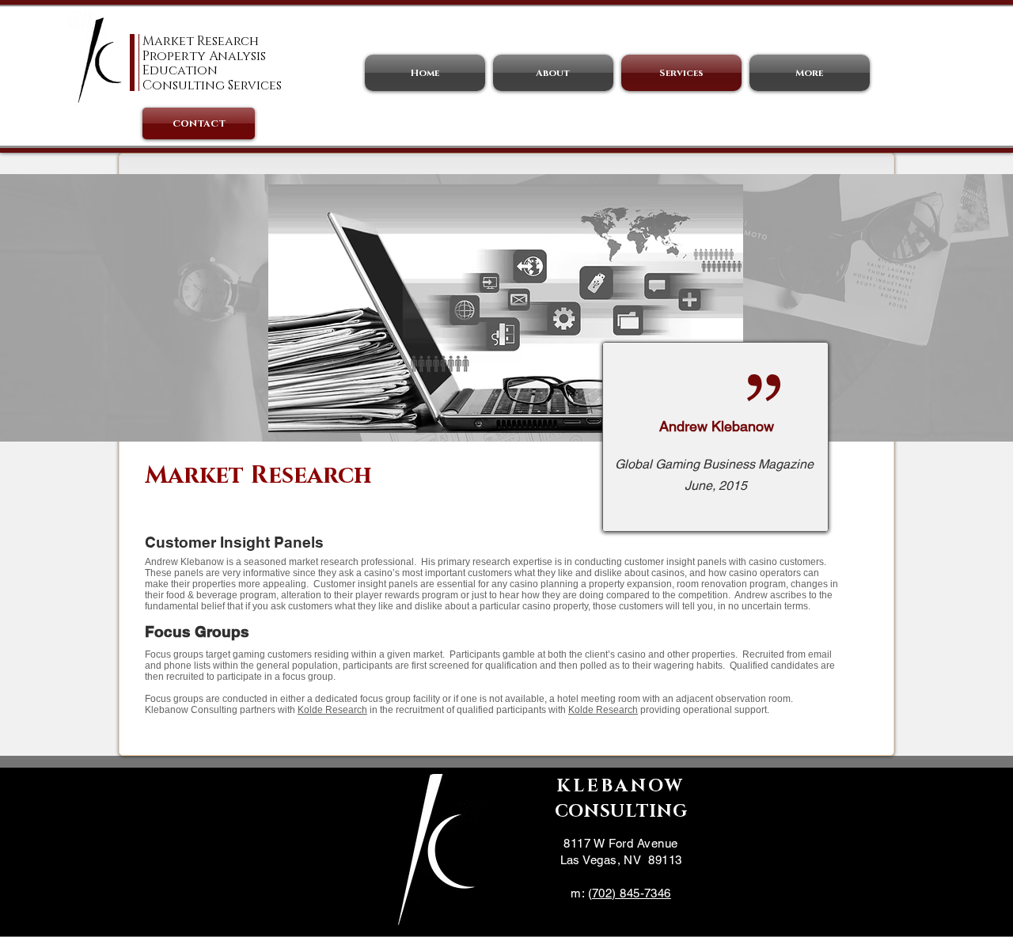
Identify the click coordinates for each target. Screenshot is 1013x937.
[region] (715, 437)
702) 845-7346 (631, 893)
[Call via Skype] (622, 917)
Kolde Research (332, 709)
